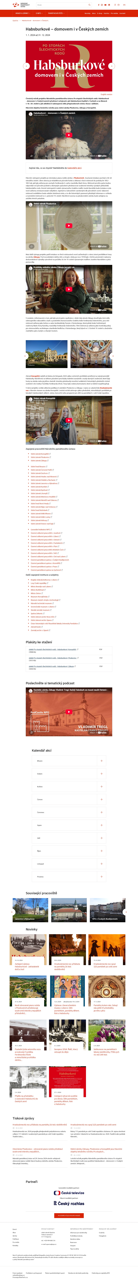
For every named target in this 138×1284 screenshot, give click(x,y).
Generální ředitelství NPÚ (40, 529)
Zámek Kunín (36, 627)
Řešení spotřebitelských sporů (55, 1273)
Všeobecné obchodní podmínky (78, 1273)
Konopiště (35, 376)
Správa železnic (37, 613)
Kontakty (15, 1245)
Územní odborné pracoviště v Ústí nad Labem (48, 556)
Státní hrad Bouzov (38, 466)
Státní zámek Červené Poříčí (41, 470)
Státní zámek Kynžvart (39, 490)
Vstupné (72, 1246)
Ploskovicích (79, 178)
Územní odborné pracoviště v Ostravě (45, 539)
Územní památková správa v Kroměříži (45, 563)
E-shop (99, 13)
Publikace (16, 1239)
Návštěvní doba (75, 1239)
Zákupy (37, 257)
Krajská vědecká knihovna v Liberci (44, 580)
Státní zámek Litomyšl (39, 493)
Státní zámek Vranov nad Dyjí (42, 523)
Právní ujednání (18, 1273)
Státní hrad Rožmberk (39, 510)
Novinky (87, 13)
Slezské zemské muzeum (40, 610)
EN (124, 5)
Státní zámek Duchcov (39, 473)
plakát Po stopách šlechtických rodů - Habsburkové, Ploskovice (53, 658)
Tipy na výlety (74, 1249)
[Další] (112, 356)
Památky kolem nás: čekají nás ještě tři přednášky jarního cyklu (105, 1008)
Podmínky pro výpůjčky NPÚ (101, 1273)
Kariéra (106, 13)
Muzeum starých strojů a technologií (44, 600)
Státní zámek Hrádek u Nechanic (43, 480)
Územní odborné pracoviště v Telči (44, 553)
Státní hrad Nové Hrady (40, 503)
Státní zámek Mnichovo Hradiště (43, 497)
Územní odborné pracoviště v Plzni (44, 546)
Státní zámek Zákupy (39, 460)
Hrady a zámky (22, 13)
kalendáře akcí (74, 168)
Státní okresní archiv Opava (41, 620)
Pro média (114, 13)
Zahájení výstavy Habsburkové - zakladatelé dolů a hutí (27, 966)
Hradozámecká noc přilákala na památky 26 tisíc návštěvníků (67, 966)
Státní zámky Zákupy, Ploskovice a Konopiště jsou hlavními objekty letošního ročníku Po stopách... (96, 1150)
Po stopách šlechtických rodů (69, 1216)
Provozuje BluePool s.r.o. (20, 1277)
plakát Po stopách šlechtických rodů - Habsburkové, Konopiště (52, 649)
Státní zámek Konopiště (40, 454)
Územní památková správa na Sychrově (46, 570)
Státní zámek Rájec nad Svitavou (43, 507)
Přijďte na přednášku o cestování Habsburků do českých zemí (26, 1099)
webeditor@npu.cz (19, 1275)
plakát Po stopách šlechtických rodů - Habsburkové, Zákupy (51, 666)
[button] (26, 66)
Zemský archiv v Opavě (39, 630)
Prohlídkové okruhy (76, 1236)
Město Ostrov (36, 593)
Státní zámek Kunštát (39, 486)
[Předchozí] (25, 356)
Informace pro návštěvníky (78, 1233)
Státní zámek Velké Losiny (40, 517)
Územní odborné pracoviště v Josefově (45, 533)
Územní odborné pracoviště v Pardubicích (47, 543)
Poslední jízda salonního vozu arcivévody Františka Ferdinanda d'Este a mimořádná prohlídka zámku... (28, 1054)
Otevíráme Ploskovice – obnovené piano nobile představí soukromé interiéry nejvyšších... (38, 1150)
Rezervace (73, 1242)
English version (106, 94)
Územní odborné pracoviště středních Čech (47, 550)
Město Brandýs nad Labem (41, 586)
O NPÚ (38, 13)
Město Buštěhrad (37, 590)
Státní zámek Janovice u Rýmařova (44, 483)
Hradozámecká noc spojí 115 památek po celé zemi (105, 965)
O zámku (101, 1233)
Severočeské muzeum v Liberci (42, 606)
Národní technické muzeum (41, 603)
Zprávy (15, 1236)
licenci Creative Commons (58, 1255)
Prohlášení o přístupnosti (34, 1273)
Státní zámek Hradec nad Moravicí (44, 476)
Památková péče (55, 13)
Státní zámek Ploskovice (40, 457)
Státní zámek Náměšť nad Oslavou (44, 500)
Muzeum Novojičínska (39, 596)
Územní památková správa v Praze (44, 566)
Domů (15, 1229)
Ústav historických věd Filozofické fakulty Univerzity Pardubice (54, 623)
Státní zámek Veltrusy (39, 520)
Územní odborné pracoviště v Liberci (45, 536)
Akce (94, 13)
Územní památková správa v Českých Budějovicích (50, 560)
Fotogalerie (102, 1236)
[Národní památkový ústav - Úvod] (21, 5)
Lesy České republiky (38, 583)
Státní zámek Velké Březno (41, 513)
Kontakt (122, 13)
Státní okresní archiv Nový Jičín (42, 617)
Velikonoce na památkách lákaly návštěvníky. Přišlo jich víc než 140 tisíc (106, 1052)
